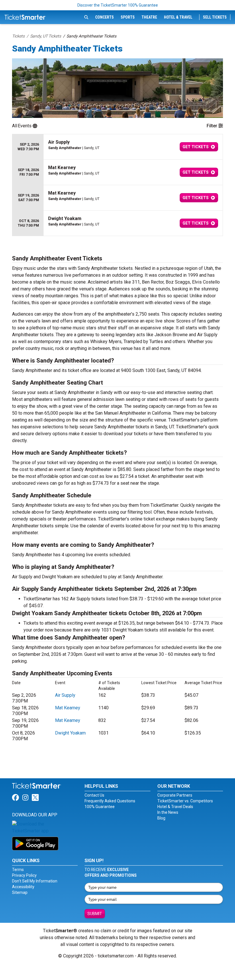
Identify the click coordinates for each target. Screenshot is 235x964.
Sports (128, 17)
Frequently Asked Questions (110, 801)
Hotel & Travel (178, 17)
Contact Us (94, 795)
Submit (94, 913)
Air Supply (65, 695)
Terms (18, 869)
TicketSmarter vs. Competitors (185, 801)
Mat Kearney (67, 707)
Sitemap (20, 892)
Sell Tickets (215, 17)
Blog (161, 818)
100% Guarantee (100, 806)
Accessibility (23, 886)
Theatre (149, 17)
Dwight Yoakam (70, 733)
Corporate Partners (174, 795)
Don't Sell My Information (34, 881)
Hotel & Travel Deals (175, 806)
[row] (117, 147)
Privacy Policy (24, 875)
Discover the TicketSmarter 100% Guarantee (117, 5)
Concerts (104, 17)
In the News (167, 812)
